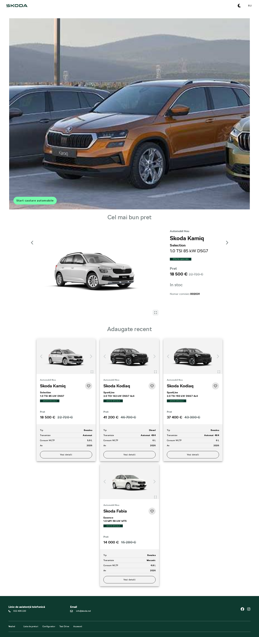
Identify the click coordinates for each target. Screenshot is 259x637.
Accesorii (77, 605)
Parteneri (95, 624)
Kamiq (11, 629)
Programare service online (144, 621)
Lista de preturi (30, 605)
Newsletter (55, 630)
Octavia (12, 632)
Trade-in (94, 630)
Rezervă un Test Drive (60, 627)
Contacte (54, 621)
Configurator (48, 605)
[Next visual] (227, 239)
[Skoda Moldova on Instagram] (249, 588)
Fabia (11, 622)
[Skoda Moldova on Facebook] (244, 588)
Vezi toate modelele (18, 618)
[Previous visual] (32, 239)
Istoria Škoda (56, 624)
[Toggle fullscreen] (92, 351)
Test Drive (64, 605)
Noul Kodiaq (14, 635)
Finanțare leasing (99, 621)
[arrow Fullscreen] (156, 237)
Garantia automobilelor (142, 624)
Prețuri (94, 627)
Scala (10, 626)
